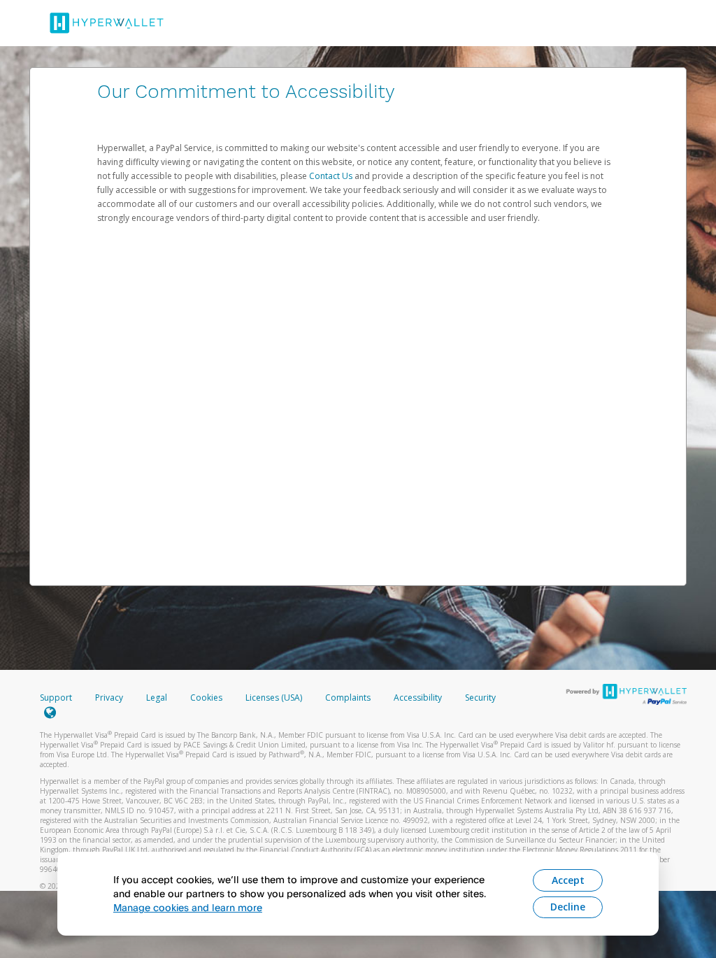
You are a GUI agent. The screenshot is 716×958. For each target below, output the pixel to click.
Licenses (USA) (274, 697)
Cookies (206, 697)
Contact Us (332, 176)
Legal (156, 697)
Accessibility (418, 697)
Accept (568, 880)
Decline (567, 906)
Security (480, 697)
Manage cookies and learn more (187, 907)
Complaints (349, 697)
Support (56, 697)
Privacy (109, 697)
